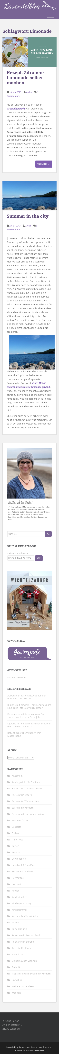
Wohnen (16, 992)
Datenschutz (36, 1047)
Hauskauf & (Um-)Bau (23, 865)
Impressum (24, 1047)
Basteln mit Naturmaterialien (28, 814)
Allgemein (17, 775)
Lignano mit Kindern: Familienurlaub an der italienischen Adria (29, 725)
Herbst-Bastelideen (22, 871)
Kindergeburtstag (21, 903)
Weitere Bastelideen (23, 986)
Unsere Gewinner (17, 677)
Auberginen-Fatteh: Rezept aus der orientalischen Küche (26, 697)
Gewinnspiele (19, 858)
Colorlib (18, 1050)
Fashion (16, 833)
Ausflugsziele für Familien (26, 782)
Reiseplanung (19, 928)
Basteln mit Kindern (23, 807)
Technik (16, 967)
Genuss (16, 852)
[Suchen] (48, 534)
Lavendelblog (12, 1047)
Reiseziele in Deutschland (26, 935)
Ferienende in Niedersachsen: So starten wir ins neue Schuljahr (25, 716)
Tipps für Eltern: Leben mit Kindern (31, 973)
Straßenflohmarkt (16, 108)
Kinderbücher (19, 897)
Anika (29, 92)
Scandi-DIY (17, 954)
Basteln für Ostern (22, 794)
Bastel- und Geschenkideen (27, 788)
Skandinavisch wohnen (24, 960)
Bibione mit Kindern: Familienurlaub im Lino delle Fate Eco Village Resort (29, 706)
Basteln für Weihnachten (25, 801)
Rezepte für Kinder (22, 948)
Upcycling (17, 980)
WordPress (39, 1050)
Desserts (16, 826)
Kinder (15, 890)
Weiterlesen (43, 163)
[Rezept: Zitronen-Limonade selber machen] (29, 52)
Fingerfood (17, 839)
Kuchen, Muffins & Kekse (25, 916)
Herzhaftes (18, 877)
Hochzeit (16, 884)
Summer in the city (28, 216)
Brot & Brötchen (20, 820)
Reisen (15, 922)
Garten (15, 845)
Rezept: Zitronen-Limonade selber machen (25, 77)
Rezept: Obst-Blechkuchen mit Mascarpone (24, 734)
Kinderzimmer (19, 909)
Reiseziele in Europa (23, 941)
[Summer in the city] (29, 195)
